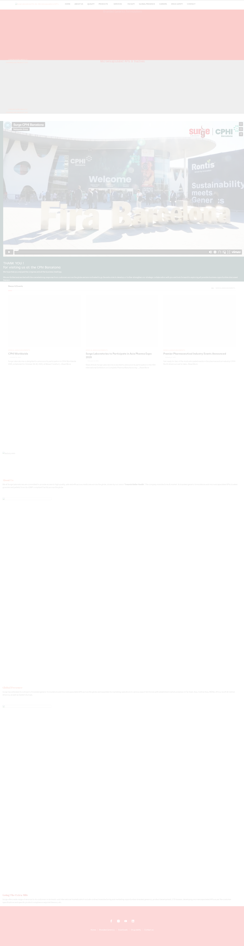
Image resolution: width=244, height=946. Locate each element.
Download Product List (17, 62)
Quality (90, 4)
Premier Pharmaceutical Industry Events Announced (194, 354)
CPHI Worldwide (18, 354)
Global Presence (147, 4)
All (212, 288)
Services (118, 4)
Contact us (149, 930)
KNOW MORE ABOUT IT (18, 59)
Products (103, 4)
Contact (191, 4)
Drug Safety (177, 4)
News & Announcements (225, 288)
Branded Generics (107, 930)
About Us (8, 480)
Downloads (123, 930)
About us (78, 4)
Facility (131, 4)
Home (67, 4)
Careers (163, 4)
